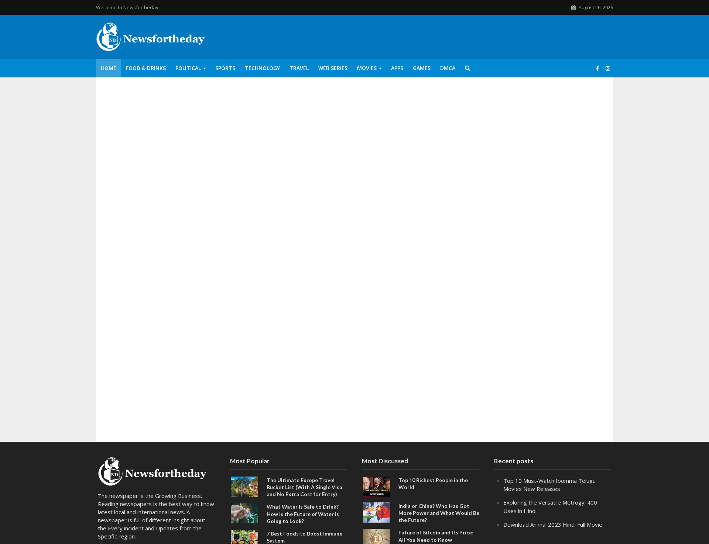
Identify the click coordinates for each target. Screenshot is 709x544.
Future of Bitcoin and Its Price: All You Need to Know (435, 536)
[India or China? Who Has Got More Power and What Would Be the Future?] (376, 512)
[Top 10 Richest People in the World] (376, 486)
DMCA (447, 68)
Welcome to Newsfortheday (127, 7)
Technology (262, 68)
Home (108, 68)
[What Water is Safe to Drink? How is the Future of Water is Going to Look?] (244, 512)
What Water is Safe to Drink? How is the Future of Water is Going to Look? (303, 513)
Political (188, 68)
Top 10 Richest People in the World (433, 483)
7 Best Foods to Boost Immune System (304, 537)
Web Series (332, 68)
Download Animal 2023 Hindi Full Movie (552, 524)
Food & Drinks (146, 68)
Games (422, 68)
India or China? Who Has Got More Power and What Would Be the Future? (438, 513)
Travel (299, 68)
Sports (225, 68)
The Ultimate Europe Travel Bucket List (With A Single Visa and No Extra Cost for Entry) (304, 487)
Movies (367, 68)
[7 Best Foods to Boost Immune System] (244, 539)
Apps (397, 68)
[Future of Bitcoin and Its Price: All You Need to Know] (376, 538)
